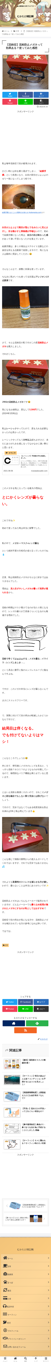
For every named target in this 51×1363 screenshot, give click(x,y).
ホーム (10, 1258)
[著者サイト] (14, 1023)
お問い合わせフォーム (16, 1347)
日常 (6, 945)
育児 (9, 1323)
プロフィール (12, 1331)
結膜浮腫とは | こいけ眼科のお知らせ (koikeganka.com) (21, 212)
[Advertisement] (25, 132)
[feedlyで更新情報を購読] (37, 1023)
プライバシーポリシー (16, 1339)
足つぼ (10, 1283)
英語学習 (10, 1307)
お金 (9, 1299)
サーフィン (12, 1315)
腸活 (9, 1291)
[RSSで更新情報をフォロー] (25, 1030)
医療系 (10, 1274)
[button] (45, 667)
